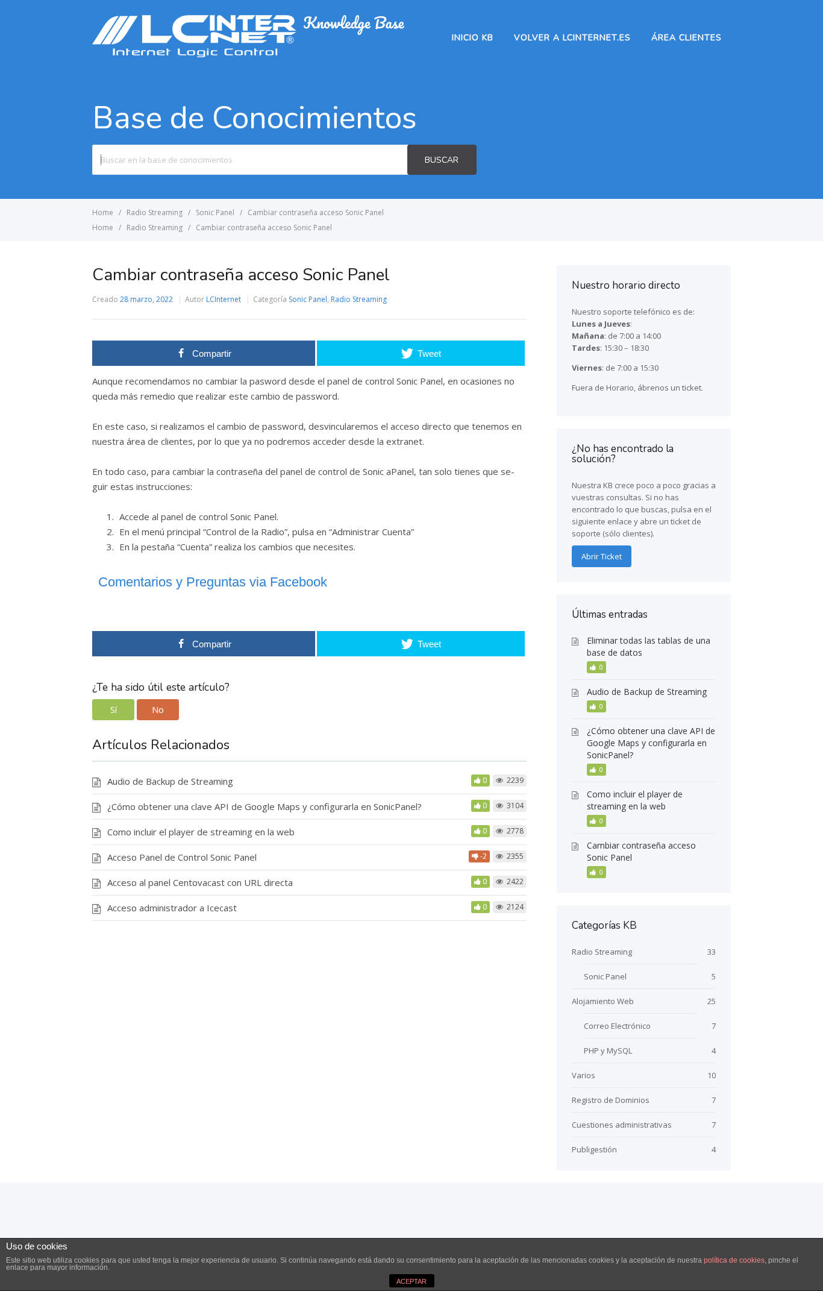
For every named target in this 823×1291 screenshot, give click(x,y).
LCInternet (223, 299)
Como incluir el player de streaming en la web (201, 832)
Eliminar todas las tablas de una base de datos (648, 646)
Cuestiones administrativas (622, 1124)
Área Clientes (686, 37)
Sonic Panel (308, 299)
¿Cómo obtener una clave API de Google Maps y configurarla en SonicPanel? (264, 806)
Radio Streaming (359, 299)
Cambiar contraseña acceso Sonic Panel (641, 851)
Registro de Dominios (610, 1100)
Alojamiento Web (603, 1001)
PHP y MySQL (608, 1050)
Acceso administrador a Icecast (172, 908)
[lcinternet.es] (248, 54)
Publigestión (594, 1149)
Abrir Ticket (601, 556)
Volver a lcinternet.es (572, 37)
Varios (583, 1075)
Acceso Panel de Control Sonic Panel (182, 857)
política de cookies (734, 1260)
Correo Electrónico (617, 1025)
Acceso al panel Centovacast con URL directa (200, 882)
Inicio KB (472, 37)
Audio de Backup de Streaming (170, 781)
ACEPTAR (411, 1281)
